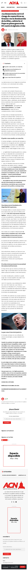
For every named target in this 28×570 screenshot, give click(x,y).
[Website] (26, 399)
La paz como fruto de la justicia (12, 77)
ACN (6, 29)
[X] (14, 502)
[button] (22, 567)
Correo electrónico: (14, 416)
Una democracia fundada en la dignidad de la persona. (12, 70)
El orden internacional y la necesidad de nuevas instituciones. (14, 74)
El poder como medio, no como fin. (13, 66)
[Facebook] (11, 502)
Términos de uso (14, 567)
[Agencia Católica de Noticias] (14, 3)
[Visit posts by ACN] (2, 399)
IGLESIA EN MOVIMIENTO (9, 475)
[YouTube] (16, 502)
